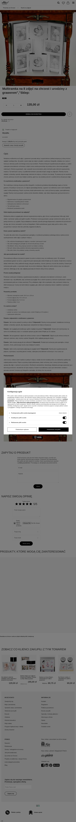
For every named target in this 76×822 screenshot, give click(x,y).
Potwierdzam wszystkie (53, 429)
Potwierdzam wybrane (22, 429)
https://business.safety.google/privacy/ (28, 402)
